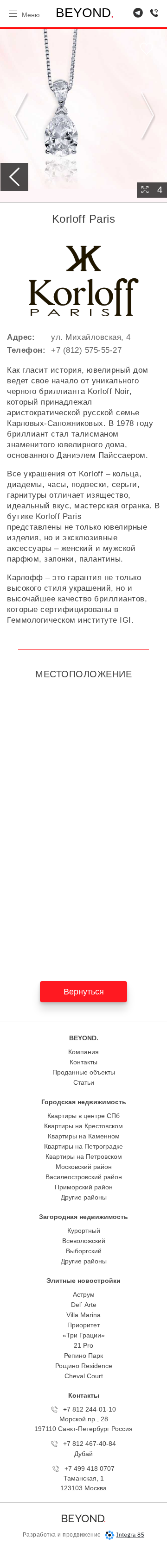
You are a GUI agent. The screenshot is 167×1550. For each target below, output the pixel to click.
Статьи (83, 1082)
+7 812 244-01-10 (89, 1409)
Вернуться (84, 991)
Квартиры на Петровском (83, 1156)
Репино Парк (83, 1355)
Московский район (84, 1166)
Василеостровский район (83, 1177)
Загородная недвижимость (83, 1216)
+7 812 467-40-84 (89, 1443)
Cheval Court (83, 1376)
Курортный (83, 1230)
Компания (83, 1052)
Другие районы (84, 1197)
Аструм (84, 1294)
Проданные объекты (83, 1072)
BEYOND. (83, 1038)
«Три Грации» (84, 1335)
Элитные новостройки (83, 1280)
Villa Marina (83, 1315)
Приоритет (83, 1325)
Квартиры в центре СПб (83, 1115)
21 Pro (83, 1345)
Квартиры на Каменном (84, 1136)
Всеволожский (83, 1240)
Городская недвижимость (83, 1102)
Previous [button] (21, 116)
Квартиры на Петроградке (83, 1146)
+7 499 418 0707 (89, 1468)
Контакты (83, 1062)
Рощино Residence (83, 1365)
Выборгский (84, 1251)
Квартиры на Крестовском (83, 1126)
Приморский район (84, 1187)
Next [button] (146, 116)
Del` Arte (83, 1304)
